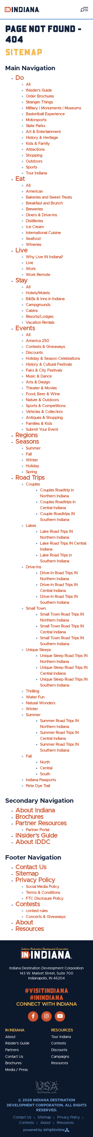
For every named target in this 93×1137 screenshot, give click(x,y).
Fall (29, 454)
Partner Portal (37, 830)
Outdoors (34, 161)
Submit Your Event (42, 429)
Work (31, 269)
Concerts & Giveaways (46, 917)
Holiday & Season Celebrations (53, 358)
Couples (33, 484)
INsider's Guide (39, 90)
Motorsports (36, 120)
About (24, 922)
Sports (31, 167)
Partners (12, 1050)
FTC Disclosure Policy (45, 898)
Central (46, 768)
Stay (22, 280)
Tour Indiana (36, 173)
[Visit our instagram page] (46, 1016)
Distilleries (34, 221)
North (45, 762)
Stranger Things (39, 102)
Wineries (33, 245)
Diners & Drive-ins (41, 215)
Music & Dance (39, 376)
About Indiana (35, 810)
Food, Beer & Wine (43, 394)
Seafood (33, 239)
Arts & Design (38, 382)
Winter (32, 460)
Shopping (34, 155)
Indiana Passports (41, 780)
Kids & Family (38, 144)
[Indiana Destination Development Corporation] (22, 9)
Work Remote (38, 275)
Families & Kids (39, 424)
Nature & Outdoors (42, 400)
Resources (30, 929)
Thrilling (32, 691)
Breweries (34, 209)
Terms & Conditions (43, 893)
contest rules (37, 911)
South (45, 774)
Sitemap (27, 874)
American (34, 191)
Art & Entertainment (43, 132)
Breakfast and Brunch (44, 203)
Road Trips (30, 478)
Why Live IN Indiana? (44, 257)
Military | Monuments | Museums (53, 108)
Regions (27, 435)
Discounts (34, 353)
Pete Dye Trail (38, 786)
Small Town (36, 608)
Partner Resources (41, 823)
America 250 (37, 341)
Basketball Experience (45, 114)
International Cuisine (43, 233)
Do (20, 78)
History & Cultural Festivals (49, 364)
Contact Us (31, 867)
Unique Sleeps (38, 650)
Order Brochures (40, 96)
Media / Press (16, 1070)
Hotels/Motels (38, 293)
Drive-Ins (33, 567)
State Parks (35, 126)
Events (25, 328)
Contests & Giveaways (45, 347)
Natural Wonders (40, 703)
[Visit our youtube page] (60, 1016)
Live (22, 250)
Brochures (29, 817)
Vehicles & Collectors (44, 412)
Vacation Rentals (40, 322)
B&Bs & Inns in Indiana (45, 299)
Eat (20, 179)
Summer (33, 448)
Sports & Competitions (46, 406)
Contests (28, 904)
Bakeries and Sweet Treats (49, 197)
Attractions (35, 149)
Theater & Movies (41, 388)
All (28, 84)
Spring (31, 472)
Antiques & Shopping (44, 418)
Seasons (27, 442)
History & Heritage (42, 138)
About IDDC (33, 842)
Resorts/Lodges (39, 317)
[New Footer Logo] (46, 953)
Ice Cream (35, 227)
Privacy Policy (35, 880)
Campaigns (60, 1057)
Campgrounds (38, 305)
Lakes (31, 526)
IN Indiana (15, 1030)
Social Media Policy (42, 887)
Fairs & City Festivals (44, 370)
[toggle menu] (84, 9)
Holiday (32, 466)
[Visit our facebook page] (33, 1016)
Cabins (32, 311)
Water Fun (35, 697)
